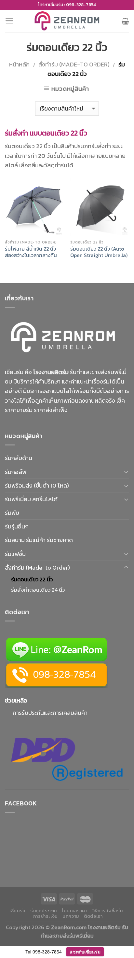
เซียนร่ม (17, 910)
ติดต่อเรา (93, 916)
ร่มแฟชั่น (15, 554)
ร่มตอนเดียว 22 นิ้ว (32, 579)
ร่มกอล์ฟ (15, 471)
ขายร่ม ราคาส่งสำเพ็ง (42, 410)
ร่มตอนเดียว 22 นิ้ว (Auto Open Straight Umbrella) (98, 252)
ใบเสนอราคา (74, 910)
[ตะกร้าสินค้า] (125, 21)
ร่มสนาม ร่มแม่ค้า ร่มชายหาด (39, 540)
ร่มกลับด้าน (18, 458)
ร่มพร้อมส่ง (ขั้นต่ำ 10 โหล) (37, 485)
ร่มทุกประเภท (43, 910)
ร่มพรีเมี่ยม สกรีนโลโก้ (31, 499)
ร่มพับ (12, 512)
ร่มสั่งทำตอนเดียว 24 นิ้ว (38, 590)
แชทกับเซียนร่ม (85, 951)
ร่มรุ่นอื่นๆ (17, 526)
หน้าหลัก (19, 64)
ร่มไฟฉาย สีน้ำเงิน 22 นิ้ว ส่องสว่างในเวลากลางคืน (31, 252)
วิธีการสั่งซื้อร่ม (107, 910)
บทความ (70, 916)
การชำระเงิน (45, 916)
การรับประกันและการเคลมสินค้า (50, 712)
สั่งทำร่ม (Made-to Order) (74, 64)
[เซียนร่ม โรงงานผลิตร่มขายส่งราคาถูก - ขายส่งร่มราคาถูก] (67, 20)
